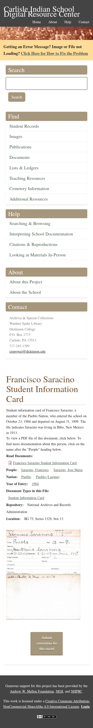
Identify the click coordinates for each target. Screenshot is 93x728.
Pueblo (26, 476)
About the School (25, 292)
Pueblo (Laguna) (48, 476)
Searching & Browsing (29, 223)
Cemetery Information (29, 188)
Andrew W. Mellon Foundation (32, 691)
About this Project (25, 282)
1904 (35, 483)
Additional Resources (28, 199)
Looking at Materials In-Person (37, 255)
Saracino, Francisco (35, 469)
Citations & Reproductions (33, 244)
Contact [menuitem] (84, 22)
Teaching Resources (27, 178)
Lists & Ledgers (23, 168)
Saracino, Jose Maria (68, 469)
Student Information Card (26, 497)
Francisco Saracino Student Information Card (45, 462)
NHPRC (76, 691)
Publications (20, 147)
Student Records (24, 126)
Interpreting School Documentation (41, 234)
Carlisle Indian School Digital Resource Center (42, 9)
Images (15, 136)
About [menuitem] (52, 22)
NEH (59, 691)
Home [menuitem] (36, 22)
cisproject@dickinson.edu (27, 351)
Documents (19, 157)
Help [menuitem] (67, 22)
